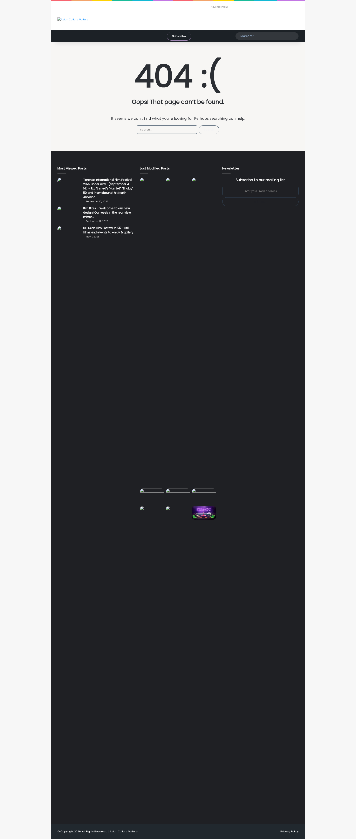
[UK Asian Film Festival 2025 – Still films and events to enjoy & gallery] (68, 233)
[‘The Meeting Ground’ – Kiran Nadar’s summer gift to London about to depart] (178, 332)
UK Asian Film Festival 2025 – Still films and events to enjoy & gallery (108, 230)
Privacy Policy (289, 831)
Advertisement (219, 6)
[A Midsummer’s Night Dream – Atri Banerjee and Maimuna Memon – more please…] (152, 513)
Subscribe (179, 36)
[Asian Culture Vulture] (73, 19)
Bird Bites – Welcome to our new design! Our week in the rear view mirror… (107, 212)
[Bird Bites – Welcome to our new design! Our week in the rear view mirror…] (68, 214)
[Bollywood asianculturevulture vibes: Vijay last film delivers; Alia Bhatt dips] (152, 495)
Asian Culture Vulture (124, 831)
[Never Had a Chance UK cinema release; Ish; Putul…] (204, 332)
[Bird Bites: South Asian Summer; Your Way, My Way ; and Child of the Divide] (204, 513)
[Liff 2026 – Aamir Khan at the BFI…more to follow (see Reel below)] (204, 496)
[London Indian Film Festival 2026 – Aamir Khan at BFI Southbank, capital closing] (178, 660)
